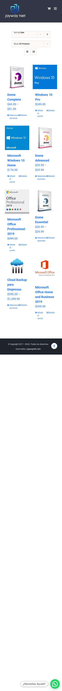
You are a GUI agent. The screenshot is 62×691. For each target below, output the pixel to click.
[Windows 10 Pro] (45, 77)
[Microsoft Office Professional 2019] (17, 201)
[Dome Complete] (17, 77)
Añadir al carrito (40, 113)
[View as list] (34, 52)
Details (24, 115)
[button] (55, 684)
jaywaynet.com (34, 349)
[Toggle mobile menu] (55, 8)
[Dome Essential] (45, 200)
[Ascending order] (47, 34)
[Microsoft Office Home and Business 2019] (45, 270)
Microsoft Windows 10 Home (15, 160)
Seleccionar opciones (13, 116)
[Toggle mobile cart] (49, 8)
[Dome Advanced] (45, 138)
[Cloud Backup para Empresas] (17, 266)
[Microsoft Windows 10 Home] (17, 138)
